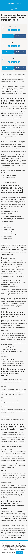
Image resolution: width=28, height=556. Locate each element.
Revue (8, 36)
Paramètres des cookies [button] (8, 552)
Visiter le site (20, 36)
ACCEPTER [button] (19, 552)
